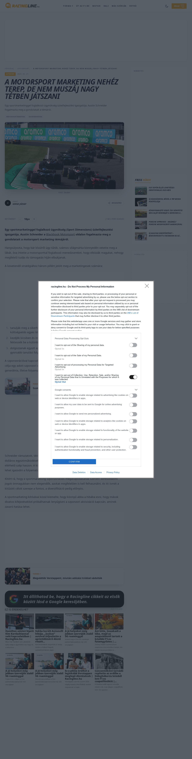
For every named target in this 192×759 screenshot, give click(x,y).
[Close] (148, 287)
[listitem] (96, 338)
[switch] (133, 345)
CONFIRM (74, 462)
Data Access (96, 472)
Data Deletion (79, 472)
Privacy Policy (113, 472)
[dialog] (96, 379)
